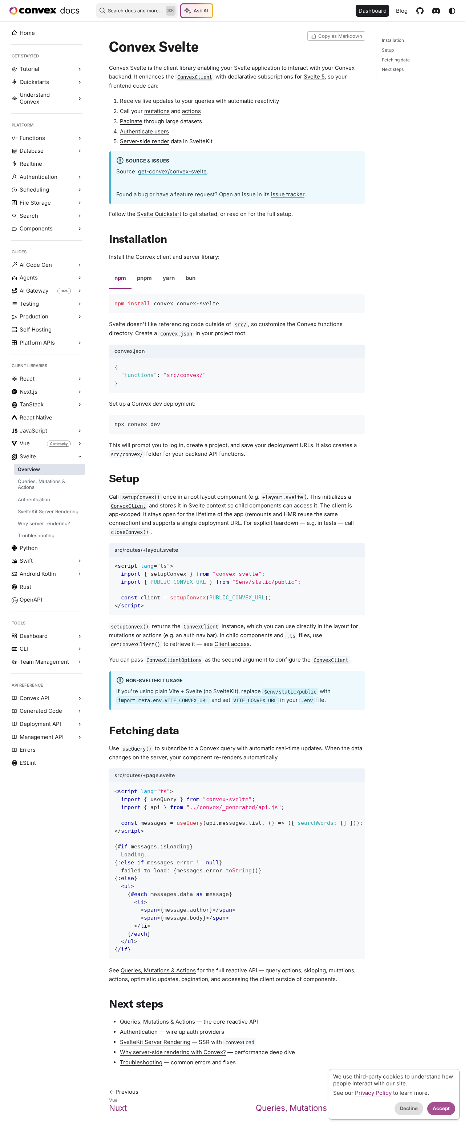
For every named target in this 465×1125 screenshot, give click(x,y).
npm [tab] (120, 277)
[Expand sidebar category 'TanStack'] (79, 405)
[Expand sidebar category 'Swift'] (79, 561)
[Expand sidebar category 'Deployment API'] (79, 724)
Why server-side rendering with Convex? (173, 1052)
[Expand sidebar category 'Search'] (79, 216)
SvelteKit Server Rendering (155, 1041)
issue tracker (287, 194)
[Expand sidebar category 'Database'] (79, 151)
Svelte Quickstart (159, 213)
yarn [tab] (169, 277)
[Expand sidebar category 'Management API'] (79, 737)
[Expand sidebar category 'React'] (79, 379)
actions (191, 111)
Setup (388, 50)
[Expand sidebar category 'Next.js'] (79, 392)
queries (204, 100)
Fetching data (396, 60)
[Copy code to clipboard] (357, 302)
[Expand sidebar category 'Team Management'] (79, 662)
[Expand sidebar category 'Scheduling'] (79, 190)
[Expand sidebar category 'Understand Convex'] (79, 98)
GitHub (420, 11)
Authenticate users (144, 131)
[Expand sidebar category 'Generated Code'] (79, 711)
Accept (441, 1108)
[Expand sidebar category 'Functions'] (79, 138)
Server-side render (144, 141)
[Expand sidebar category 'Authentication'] (79, 177)
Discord (436, 11)
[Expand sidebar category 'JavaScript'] (79, 431)
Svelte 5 (314, 76)
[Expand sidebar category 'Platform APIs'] (79, 343)
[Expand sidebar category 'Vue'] (79, 444)
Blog (402, 10)
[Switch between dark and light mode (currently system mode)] (451, 10)
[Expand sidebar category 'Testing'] (79, 304)
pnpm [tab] (144, 277)
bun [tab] (190, 277)
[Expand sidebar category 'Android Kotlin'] (79, 574)
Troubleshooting (141, 1062)
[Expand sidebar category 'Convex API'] (79, 698)
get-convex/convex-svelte (172, 171)
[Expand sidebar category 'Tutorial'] (79, 69)
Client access (232, 643)
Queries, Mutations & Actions (158, 970)
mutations (157, 111)
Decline (409, 1108)
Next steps (393, 69)
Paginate (131, 121)
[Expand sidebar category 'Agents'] (79, 278)
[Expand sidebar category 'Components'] (79, 229)
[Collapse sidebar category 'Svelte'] (79, 456)
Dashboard (373, 10)
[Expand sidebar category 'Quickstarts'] (79, 82)
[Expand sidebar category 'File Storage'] (79, 203)
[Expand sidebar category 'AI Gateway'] (79, 291)
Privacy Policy (373, 1092)
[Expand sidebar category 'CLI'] (79, 649)
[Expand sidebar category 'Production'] (79, 317)
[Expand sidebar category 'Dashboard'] (79, 636)
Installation (393, 40)
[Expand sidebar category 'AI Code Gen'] (79, 265)
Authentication (139, 1031)
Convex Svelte (127, 67)
